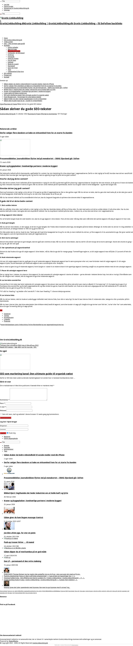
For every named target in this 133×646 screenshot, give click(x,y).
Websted (3, 410)
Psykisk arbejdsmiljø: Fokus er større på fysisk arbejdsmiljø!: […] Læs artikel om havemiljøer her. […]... (39, 576)
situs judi (114, 591)
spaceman (124, 591)
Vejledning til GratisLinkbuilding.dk (16, 8)
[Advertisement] (35, 31)
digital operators (75, 645)
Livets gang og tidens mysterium (15, 93)
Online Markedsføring (36, 325)
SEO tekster (8, 73)
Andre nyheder (13, 47)
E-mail (3, 407)
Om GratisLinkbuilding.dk (13, 40)
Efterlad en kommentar (49, 114)
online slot (109, 591)
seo (45, 325)
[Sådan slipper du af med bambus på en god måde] (15, 548)
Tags (5, 451)
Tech (9, 70)
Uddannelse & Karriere (16, 71)
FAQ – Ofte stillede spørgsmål (14, 44)
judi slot (119, 591)
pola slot (104, 591)
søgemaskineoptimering (55, 325)
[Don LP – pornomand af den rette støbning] (7, 557)
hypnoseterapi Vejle (20, 593)
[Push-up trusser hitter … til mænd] (11, 538)
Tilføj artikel (8, 42)
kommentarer (8, 449)
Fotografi (11, 57)
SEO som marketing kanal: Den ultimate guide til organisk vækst (26, 95)
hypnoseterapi (3, 591)
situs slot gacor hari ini (31, 593)
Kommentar (4, 400)
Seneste (6, 445)
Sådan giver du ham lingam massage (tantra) (23, 518)
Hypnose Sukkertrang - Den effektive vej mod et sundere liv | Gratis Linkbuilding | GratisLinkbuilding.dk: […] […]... (44, 578)
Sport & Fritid (13, 68)
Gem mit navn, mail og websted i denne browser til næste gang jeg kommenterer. (30, 414)
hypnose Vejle (64, 591)
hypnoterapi (71, 591)
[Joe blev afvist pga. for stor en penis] (9, 529)
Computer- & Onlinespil (16, 53)
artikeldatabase (8, 325)
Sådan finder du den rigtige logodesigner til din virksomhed (25, 99)
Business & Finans (14, 51)
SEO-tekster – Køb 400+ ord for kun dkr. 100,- (18, 347)
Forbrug (11, 55)
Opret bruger (8, 6)
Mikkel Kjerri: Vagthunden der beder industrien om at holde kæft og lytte (29, 89)
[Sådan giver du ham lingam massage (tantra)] (9, 514)
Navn (2, 403)
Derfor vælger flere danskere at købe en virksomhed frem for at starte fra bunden (32, 86)
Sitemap (7, 10)
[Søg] (1, 1)
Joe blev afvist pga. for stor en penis (19, 533)
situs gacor (82, 591)
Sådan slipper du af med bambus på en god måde (25, 552)
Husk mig (12, 433)
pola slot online (97, 591)
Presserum (7, 75)
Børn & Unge (12, 49)
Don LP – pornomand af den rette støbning (22, 561)
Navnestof (11, 66)
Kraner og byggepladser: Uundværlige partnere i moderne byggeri (27, 91)
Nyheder (7, 45)
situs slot (77, 591)
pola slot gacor (89, 591)
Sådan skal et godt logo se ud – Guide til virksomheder (23, 101)
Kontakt (6, 77)
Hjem (6, 38)
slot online (39, 591)
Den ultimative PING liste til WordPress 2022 (19, 345)
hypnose (10, 591)
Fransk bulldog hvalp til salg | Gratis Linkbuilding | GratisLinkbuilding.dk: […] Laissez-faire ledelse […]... (41, 580)
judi (128, 591)
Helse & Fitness (13, 58)
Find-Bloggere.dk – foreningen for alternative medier (22, 97)
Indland (10, 62)
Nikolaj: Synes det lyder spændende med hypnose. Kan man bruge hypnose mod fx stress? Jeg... (37, 587)
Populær (7, 447)
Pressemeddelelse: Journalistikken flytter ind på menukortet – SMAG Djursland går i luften (36, 88)
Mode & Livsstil (13, 64)
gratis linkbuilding (21, 325)
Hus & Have (12, 60)
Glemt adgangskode (11, 438)
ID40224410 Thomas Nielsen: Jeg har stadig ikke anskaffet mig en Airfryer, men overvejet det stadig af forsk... (42, 574)
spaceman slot (3, 593)
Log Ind (6, 4)
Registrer (7, 437)
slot (14, 593)
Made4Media (13, 641)
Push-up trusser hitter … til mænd (19, 542)
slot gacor (9, 593)
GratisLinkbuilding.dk (8, 114)
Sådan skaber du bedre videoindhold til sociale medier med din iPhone (29, 84)
